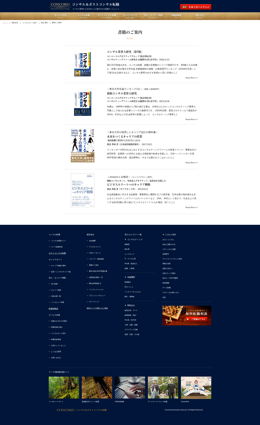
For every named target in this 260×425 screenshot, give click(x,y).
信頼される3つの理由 (59, 321)
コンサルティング (134, 239)
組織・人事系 (129, 268)
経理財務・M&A (130, 315)
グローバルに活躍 (169, 249)
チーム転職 (166, 288)
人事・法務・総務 (131, 325)
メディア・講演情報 (96, 259)
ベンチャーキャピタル (133, 292)
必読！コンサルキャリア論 (61, 272)
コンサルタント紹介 (58, 333)
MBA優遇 (165, 283)
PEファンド (129, 287)
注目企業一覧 (56, 296)
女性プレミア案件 (169, 273)
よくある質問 (56, 352)
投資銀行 (128, 282)
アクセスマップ (94, 247)
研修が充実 (166, 264)
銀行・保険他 (129, 297)
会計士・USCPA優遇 (170, 278)
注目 (164, 297)
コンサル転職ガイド (58, 241)
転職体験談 (53, 309)
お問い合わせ (56, 358)
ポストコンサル (168, 240)
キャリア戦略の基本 (58, 266)
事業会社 (131, 305)
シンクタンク (129, 254)
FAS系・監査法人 (131, 264)
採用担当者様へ (94, 277)
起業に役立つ (167, 268)
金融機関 (131, 277)
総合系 (127, 249)
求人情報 (54, 284)
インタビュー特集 (57, 302)
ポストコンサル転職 (57, 253)
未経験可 (165, 254)
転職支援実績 (56, 339)
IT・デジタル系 (130, 259)
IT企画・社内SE (130, 320)
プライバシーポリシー (97, 296)
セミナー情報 (56, 290)
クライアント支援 (131, 330)
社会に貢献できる (169, 244)
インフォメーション (96, 289)
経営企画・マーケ (131, 310)
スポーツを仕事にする (170, 292)
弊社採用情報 (94, 283)
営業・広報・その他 (132, 334)
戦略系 (127, 244)
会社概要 (92, 241)
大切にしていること (58, 345)
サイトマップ (94, 302)
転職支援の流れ (57, 327)
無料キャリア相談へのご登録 (97, 308)
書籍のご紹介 (94, 265)
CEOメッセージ (95, 253)
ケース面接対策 (57, 247)
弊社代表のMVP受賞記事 (98, 271)
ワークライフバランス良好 (172, 259)
